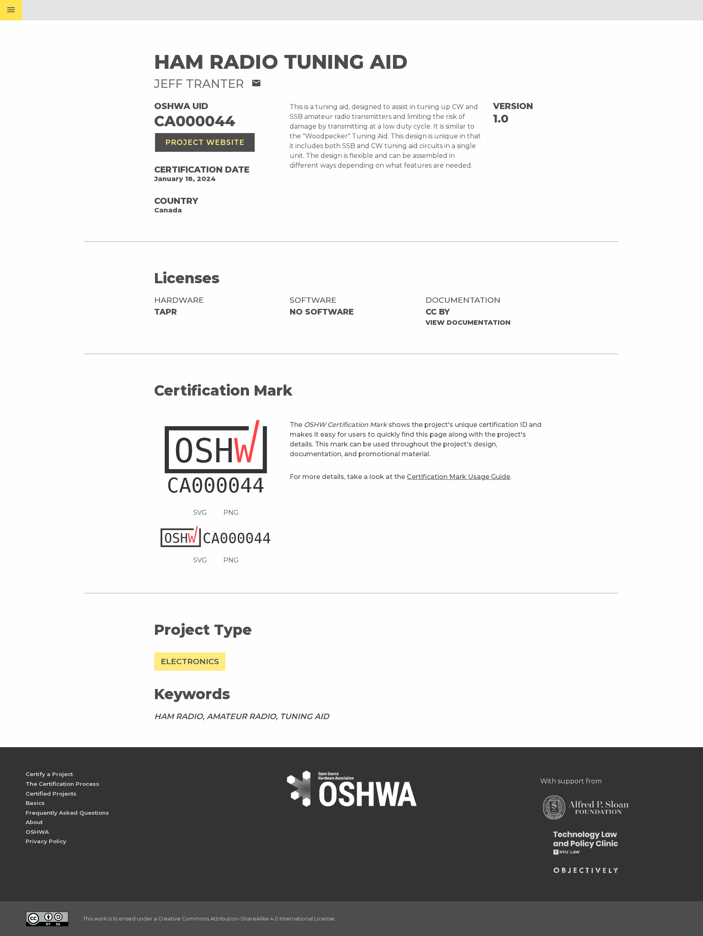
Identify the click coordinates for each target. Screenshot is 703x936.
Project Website (205, 142)
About (34, 822)
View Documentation (468, 322)
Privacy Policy (46, 841)
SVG (200, 512)
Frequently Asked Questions (67, 812)
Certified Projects (51, 793)
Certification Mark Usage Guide (458, 477)
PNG (231, 512)
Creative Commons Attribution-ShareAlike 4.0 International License (246, 919)
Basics (35, 803)
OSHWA (37, 832)
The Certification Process (62, 784)
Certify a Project (49, 774)
